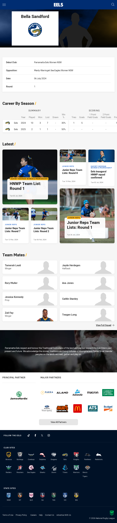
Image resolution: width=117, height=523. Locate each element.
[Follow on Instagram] (49, 435)
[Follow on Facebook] (35, 435)
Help (41, 515)
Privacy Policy (21, 515)
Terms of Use (7, 515)
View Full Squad (103, 325)
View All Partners (58, 422)
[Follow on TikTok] (28, 435)
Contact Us (49, 515)
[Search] (113, 5)
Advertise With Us (64, 515)
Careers (33, 515)
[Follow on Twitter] (42, 435)
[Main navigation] (4, 4)
